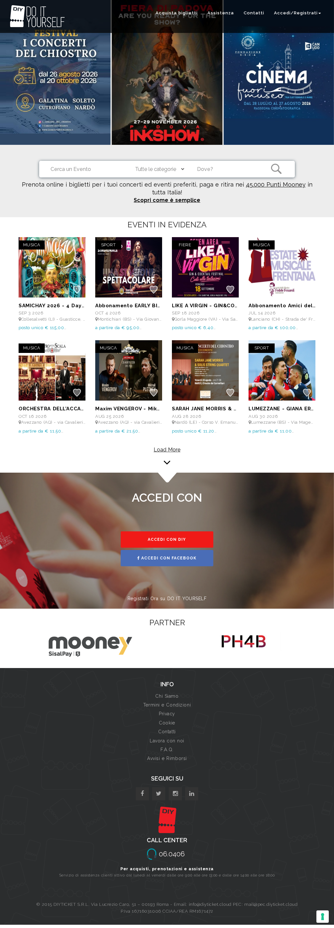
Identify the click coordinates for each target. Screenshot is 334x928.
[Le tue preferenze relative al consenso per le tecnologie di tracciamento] (322, 916)
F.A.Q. (166, 749)
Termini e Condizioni (167, 704)
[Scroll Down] (167, 454)
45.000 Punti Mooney (276, 184)
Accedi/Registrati (296, 12)
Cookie (167, 722)
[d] (175, 793)
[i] (191, 793)
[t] (158, 793)
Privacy (167, 713)
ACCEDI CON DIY (167, 539)
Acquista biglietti (177, 12)
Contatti (254, 12)
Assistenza (220, 12)
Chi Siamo (166, 696)
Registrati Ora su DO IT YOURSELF (167, 598)
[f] (142, 793)
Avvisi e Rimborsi (167, 758)
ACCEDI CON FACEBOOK (168, 558)
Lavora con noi (167, 740)
